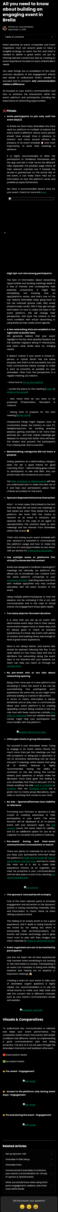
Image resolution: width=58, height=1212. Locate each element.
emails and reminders (34, 857)
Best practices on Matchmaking (28, 481)
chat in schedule (43, 785)
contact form (14, 666)
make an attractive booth (40, 940)
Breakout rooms (38, 788)
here (43, 192)
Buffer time (23, 415)
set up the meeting (33, 382)
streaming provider (17, 580)
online (49, 388)
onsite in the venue (17, 392)
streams (11, 788)
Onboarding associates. (40, 550)
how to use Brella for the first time (31, 859)
